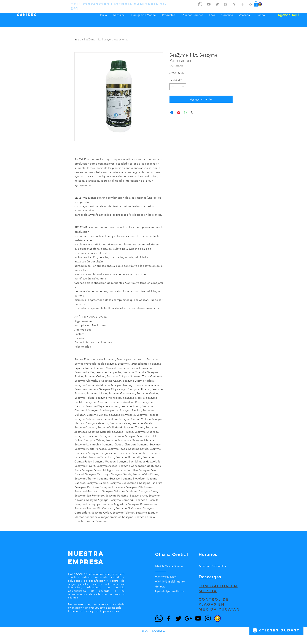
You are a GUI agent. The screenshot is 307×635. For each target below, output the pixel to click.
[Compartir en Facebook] (172, 112)
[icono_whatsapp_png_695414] (200, 4)
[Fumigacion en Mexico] (234, 4)
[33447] (159, 618)
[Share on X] (192, 112)
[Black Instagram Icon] (208, 618)
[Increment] (183, 87)
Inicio (77, 39)
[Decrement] (172, 87)
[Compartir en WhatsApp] (185, 112)
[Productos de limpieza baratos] (243, 4)
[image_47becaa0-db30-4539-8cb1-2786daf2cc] (217, 618)
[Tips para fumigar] (209, 4)
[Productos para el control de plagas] (260, 4)
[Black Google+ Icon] (188, 618)
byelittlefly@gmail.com (169, 591)
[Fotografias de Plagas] (226, 4)
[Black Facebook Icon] (169, 618)
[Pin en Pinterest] (178, 112)
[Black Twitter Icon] (178, 618)
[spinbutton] (177, 87)
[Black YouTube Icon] (198, 618)
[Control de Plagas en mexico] (217, 4)
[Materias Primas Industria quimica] (251, 4)
